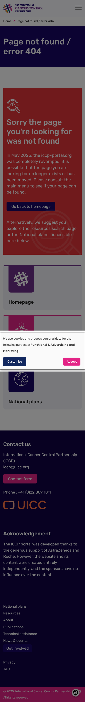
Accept (72, 361)
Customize (14, 361)
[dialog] (42, 351)
